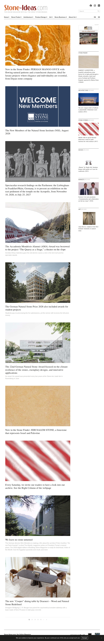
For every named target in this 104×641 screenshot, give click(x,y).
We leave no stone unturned (18, 539)
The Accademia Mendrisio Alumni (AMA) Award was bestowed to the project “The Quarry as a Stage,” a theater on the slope (37, 248)
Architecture (27, 17)
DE (99, 17)
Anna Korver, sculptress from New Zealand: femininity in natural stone (88, 229)
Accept (84, 638)
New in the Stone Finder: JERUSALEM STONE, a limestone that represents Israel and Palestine (36, 431)
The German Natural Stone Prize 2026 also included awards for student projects (36, 308)
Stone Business (60, 17)
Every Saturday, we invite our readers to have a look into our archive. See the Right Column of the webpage (35, 486)
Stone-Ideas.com (25, 8)
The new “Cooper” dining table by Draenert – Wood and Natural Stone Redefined (37, 602)
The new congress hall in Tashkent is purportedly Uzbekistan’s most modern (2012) (88, 110)
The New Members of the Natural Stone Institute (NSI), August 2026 (37, 132)
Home (6, 17)
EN (95, 17)
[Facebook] (91, 6)
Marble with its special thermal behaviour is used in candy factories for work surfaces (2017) (88, 139)
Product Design (40, 17)
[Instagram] (95, 6)
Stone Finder (15, 17)
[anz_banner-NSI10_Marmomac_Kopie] (88, 35)
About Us (72, 17)
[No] (101, 638)
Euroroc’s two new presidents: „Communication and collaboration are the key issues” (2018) (88, 199)
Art (50, 17)
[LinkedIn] (99, 6)
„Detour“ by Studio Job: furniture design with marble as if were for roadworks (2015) (88, 169)
